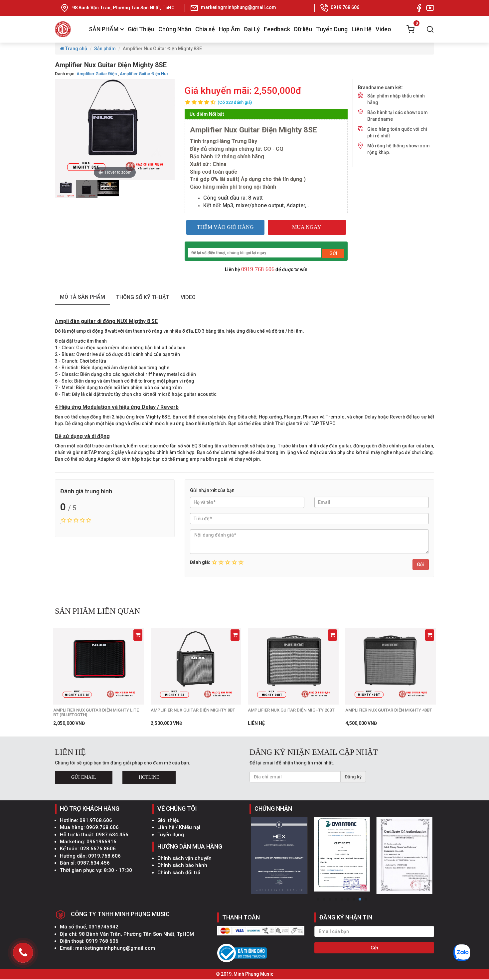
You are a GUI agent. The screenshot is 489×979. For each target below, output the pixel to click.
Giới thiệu (168, 820)
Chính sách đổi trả (178, 873)
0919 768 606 (257, 269)
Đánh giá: (200, 562)
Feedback (277, 29)
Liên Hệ (362, 29)
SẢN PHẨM (103, 29)
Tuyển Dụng (332, 29)
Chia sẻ (205, 29)
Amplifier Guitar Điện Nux (144, 73)
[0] (410, 29)
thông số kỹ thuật (142, 297)
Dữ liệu (303, 29)
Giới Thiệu (141, 29)
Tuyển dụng (170, 835)
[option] (65, 189)
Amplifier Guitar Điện (97, 73)
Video (383, 29)
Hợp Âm (229, 29)
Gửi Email (83, 777)
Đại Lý (252, 29)
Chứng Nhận (174, 29)
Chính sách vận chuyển (184, 858)
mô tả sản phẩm (82, 297)
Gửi (420, 564)
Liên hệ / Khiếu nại (178, 827)
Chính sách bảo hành (182, 865)
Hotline (149, 777)
